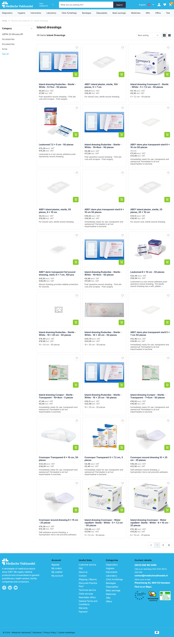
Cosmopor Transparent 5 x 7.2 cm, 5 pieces (104, 458)
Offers (109, 601)
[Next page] (169, 545)
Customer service (87, 564)
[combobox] (86, 5)
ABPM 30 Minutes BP (12, 34)
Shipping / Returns (88, 579)
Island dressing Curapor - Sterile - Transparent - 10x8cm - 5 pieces (56, 396)
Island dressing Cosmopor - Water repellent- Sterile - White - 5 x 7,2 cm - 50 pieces (104, 523)
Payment (83, 611)
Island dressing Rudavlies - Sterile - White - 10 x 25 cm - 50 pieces (103, 396)
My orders (57, 568)
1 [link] (157, 545)
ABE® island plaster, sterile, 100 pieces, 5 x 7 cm (101, 85)
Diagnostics (7, 13)
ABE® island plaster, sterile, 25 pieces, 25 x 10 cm (146, 210)
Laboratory (51, 13)
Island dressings (41, 20)
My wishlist (57, 572)
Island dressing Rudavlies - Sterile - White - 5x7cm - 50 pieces (57, 85)
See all (5, 53)
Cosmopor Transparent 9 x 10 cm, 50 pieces (58, 458)
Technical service (87, 590)
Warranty (83, 608)
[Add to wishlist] (76, 47)
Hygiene (21, 13)
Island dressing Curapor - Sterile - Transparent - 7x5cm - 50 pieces (147, 396)
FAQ (81, 568)
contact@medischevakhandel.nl (151, 575)
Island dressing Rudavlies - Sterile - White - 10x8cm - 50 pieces (103, 146)
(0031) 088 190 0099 (145, 565)
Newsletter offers (87, 597)
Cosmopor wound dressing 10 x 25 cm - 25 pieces (148, 458)
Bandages (86, 13)
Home (4, 20)
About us (83, 572)
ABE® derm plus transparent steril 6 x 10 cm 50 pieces (150, 146)
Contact (83, 575)
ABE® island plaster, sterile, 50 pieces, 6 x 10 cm (55, 210)
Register (56, 564)
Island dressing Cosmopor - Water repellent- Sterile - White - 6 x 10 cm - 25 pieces (150, 523)
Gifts (108, 597)
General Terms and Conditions (88, 603)
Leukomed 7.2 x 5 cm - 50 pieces (56, 144)
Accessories (8, 39)
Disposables (101, 13)
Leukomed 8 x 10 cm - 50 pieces (147, 272)
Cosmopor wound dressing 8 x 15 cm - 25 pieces (58, 521)
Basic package (119, 13)
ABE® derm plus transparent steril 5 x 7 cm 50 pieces (150, 333)
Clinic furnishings (69, 13)
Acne (4, 49)
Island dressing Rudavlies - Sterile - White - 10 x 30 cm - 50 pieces (103, 333)
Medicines (135, 13)
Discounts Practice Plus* (88, 585)
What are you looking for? (72, 5)
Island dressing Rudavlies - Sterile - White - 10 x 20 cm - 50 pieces (57, 333)
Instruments (36, 13)
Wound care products (20, 20)
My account (57, 575)
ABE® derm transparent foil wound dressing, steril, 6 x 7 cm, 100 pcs (57, 273)
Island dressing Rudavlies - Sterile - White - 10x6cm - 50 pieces (103, 273)
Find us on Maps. (143, 586)
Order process (86, 593)
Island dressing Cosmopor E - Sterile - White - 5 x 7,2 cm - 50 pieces (149, 85)
